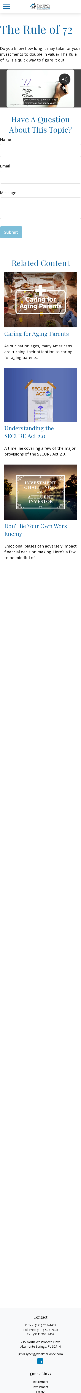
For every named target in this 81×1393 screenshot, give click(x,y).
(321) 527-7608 (47, 1330)
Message (8, 192)
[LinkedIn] (40, 1361)
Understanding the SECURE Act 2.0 (29, 432)
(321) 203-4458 (45, 1325)
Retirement (40, 1382)
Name (5, 139)
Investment (40, 1387)
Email (5, 166)
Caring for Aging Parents (36, 333)
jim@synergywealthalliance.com (40, 1354)
